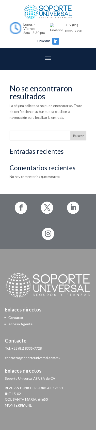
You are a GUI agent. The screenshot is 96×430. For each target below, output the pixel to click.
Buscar (78, 136)
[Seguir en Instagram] (48, 234)
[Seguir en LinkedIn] (55, 41)
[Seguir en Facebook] (21, 208)
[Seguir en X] (47, 208)
